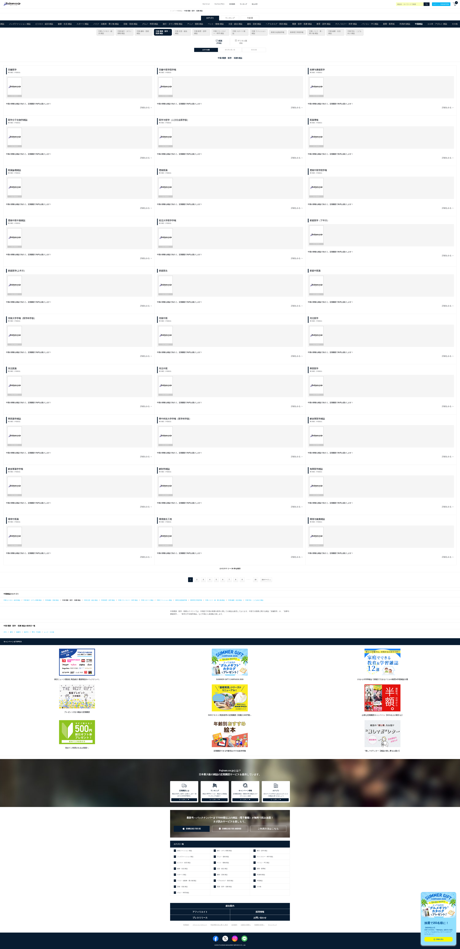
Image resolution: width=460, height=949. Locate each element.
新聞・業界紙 (389, 24)
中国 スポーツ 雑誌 (239, 32)
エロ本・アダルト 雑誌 (437, 24)
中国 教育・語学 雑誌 (200, 32)
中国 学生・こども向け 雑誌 (354, 32)
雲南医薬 (163, 170)
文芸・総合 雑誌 (235, 24)
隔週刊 (18, 632)
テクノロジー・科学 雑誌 (346, 24)
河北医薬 (12, 368)
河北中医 (163, 368)
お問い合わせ (259, 917)
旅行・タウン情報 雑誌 (172, 24)
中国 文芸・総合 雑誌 (181, 32)
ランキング (243, 4)
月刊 (5, 632)
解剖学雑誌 (164, 469)
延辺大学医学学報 (167, 220)
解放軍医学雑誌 (317, 419)
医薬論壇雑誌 (14, 170)
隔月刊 (26, 632)
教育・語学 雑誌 (324, 24)
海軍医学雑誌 (316, 469)
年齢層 (250, 18)
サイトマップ (272, 925)
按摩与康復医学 (317, 69)
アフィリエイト (200, 912)
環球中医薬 (13, 519)
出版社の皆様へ (246, 925)
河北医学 (314, 318)
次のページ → (266, 579)
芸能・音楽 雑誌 (130, 24)
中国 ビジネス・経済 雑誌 (105, 32)
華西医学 (314, 368)
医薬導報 (314, 120)
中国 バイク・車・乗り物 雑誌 (316, 32)
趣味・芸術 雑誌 (254, 24)
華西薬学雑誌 (14, 419)
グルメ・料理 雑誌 (150, 24)
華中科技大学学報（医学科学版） (175, 419)
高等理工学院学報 (296, 32)
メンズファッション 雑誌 (20, 24)
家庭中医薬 (315, 271)
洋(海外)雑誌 (404, 24)
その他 (455, 24)
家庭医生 (163, 271)
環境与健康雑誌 (317, 519)
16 (255, 579)
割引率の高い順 (230, 50)
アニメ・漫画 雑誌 (195, 24)
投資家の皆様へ (259, 925)
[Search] (427, 4)
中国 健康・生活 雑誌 (334, 32)
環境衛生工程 (165, 519)
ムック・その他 (49, 632)
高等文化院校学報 (277, 32)
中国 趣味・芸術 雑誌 (143, 32)
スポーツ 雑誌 (83, 24)
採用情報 (260, 912)
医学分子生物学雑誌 (17, 120)
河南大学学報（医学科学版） (22, 318)
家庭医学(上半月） (17, 271)
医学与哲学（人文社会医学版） (174, 120)
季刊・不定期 (36, 632)
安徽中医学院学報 (167, 69)
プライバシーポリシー (200, 925)
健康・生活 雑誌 (65, 24)
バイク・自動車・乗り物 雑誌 (106, 24)
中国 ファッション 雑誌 (259, 32)
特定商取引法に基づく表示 (219, 925)
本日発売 (232, 4)
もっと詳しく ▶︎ (184, 799)
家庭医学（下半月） (319, 220)
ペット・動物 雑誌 (216, 24)
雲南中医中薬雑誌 (16, 220)
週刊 (11, 632)
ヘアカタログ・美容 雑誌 (276, 24)
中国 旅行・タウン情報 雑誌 (124, 32)
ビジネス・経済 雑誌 (44, 24)
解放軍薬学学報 (15, 469)
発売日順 (254, 50)
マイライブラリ (219, 4)
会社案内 (234, 925)
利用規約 (186, 925)
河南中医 (163, 318)
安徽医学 (12, 69)
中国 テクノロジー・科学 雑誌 (219, 32)
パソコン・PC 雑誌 (370, 24)
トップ (172, 11)
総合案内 (230, 906)
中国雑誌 (179, 11)
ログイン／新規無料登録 (441, 4)
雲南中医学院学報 (318, 170)
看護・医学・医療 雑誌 (302, 24)
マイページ (206, 4)
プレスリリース (200, 917)
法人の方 (255, 4)
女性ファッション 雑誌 (184, 850)
